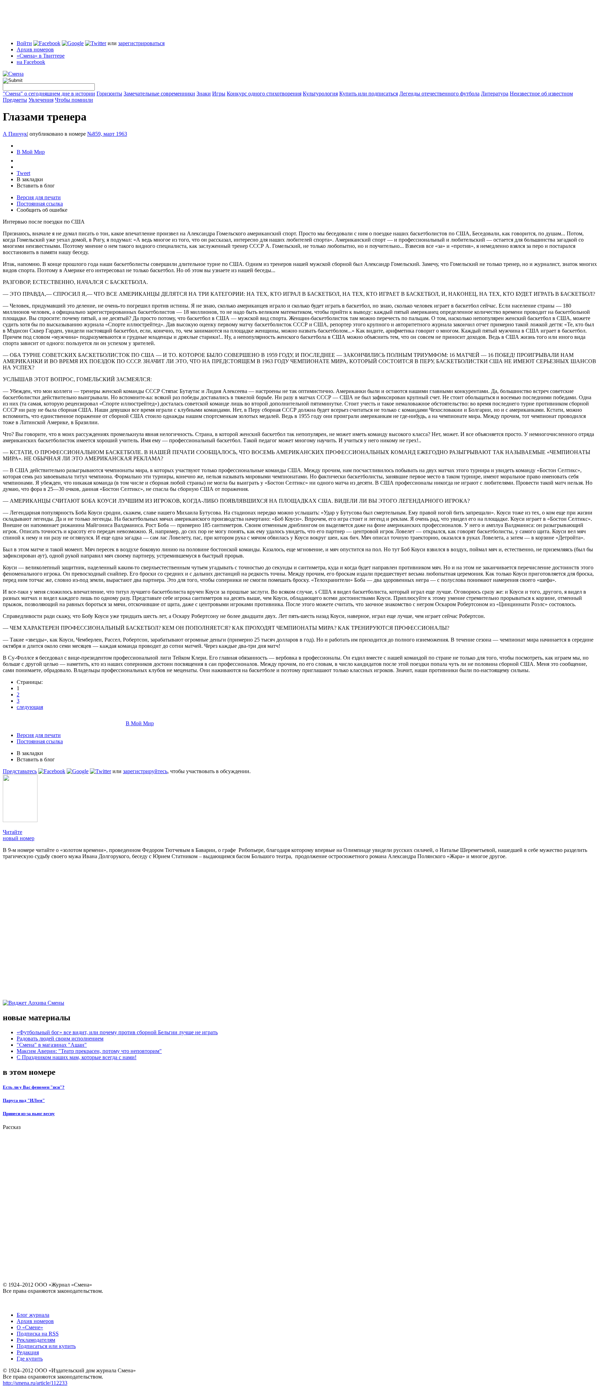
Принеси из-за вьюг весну (29, 1113)
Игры (218, 94)
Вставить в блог (36, 186)
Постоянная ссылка (40, 204)
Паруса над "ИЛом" (24, 1100)
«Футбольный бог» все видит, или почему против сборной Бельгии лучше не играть (117, 1032)
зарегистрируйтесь (145, 771)
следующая (30, 707)
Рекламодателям (36, 1340)
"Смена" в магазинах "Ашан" (52, 1045)
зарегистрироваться (141, 43)
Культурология (320, 94)
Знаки (204, 94)
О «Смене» (30, 1327)
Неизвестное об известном (541, 94)
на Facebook (31, 62)
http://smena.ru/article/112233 (35, 1383)
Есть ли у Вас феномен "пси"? (34, 1087)
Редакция (28, 1352)
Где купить (30, 1359)
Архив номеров (35, 49)
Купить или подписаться (368, 94)
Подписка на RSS (38, 1334)
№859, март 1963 (107, 134)
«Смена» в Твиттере (41, 56)
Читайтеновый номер (18, 835)
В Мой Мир (31, 152)
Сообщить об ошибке (42, 210)
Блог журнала (33, 1315)
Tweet (23, 173)
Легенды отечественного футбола (439, 94)
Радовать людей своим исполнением (60, 1038)
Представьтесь (20, 771)
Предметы (15, 100)
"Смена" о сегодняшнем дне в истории (49, 94)
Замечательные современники (159, 94)
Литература (494, 94)
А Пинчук (15, 134)
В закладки (30, 179)
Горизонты (109, 94)
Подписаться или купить (46, 1346)
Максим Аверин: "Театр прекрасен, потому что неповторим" (89, 1051)
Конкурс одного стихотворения (264, 94)
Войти (24, 43)
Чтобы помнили (74, 100)
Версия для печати (39, 197)
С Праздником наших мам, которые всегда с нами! (76, 1057)
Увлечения (40, 100)
